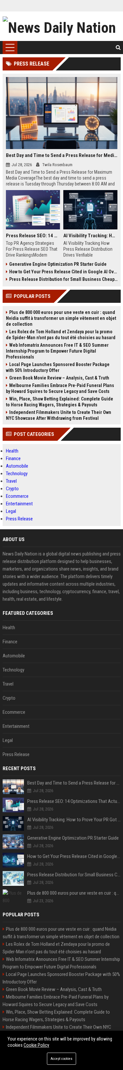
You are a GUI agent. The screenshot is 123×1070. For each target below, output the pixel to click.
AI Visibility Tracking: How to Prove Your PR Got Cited (90, 236)
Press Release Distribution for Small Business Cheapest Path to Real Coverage (63, 279)
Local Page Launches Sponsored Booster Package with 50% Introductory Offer (58, 367)
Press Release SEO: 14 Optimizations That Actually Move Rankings (33, 236)
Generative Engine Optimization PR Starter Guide (58, 264)
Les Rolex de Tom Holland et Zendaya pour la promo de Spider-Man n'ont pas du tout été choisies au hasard (60, 334)
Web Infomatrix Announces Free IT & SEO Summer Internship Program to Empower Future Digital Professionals (57, 351)
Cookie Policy (36, 1045)
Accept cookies (61, 1059)
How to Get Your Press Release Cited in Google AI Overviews (63, 271)
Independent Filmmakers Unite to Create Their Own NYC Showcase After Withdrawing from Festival (58, 415)
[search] (118, 47)
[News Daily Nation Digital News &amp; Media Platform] (62, 26)
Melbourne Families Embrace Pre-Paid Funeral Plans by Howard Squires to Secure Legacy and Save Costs (60, 388)
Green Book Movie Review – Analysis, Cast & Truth (59, 377)
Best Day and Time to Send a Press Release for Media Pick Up (61, 155)
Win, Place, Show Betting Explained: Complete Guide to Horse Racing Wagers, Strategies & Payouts (59, 401)
